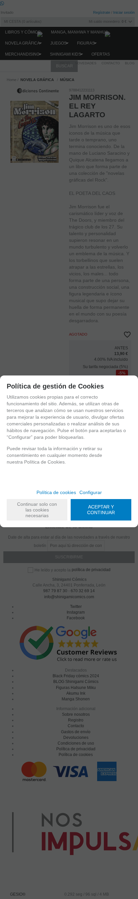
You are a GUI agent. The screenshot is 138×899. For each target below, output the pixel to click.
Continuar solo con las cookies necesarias (37, 509)
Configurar (90, 492)
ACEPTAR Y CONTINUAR (101, 509)
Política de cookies (56, 492)
